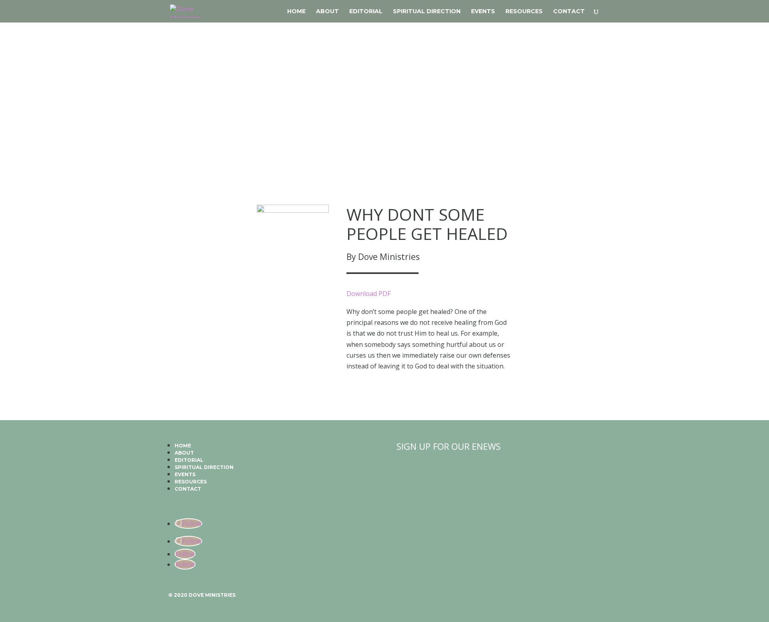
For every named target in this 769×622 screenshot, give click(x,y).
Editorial (365, 11)
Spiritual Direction (427, 11)
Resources (524, 11)
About (327, 11)
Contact (569, 11)
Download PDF (368, 293)
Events (483, 11)
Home (296, 11)
